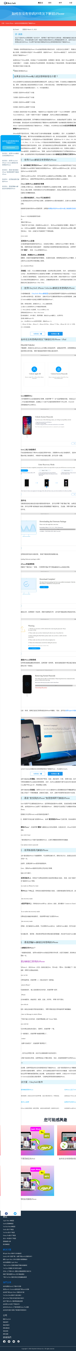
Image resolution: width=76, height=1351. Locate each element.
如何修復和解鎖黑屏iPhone (25, 1089)
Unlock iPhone (9, 23)
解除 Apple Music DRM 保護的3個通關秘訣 (15, 1259)
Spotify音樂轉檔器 (8, 1223)
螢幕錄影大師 (7, 1241)
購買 (49, 3)
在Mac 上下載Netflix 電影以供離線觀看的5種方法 (17, 1271)
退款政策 (5, 1331)
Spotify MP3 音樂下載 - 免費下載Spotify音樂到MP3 (17, 1256)
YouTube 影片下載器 (9, 1232)
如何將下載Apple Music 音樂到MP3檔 (13, 1292)
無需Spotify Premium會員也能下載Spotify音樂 (16, 1289)
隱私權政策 (6, 1328)
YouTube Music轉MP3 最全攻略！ (12, 1295)
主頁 (2, 23)
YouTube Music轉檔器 (9, 1226)
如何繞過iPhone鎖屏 (23, 1102)
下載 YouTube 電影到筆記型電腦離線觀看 (15, 1277)
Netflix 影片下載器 (8, 1229)
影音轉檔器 (6, 1244)
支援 (70, 3)
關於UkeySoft (7, 1319)
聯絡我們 (5, 1322)
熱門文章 (7, 1282)
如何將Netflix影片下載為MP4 (11, 1304)
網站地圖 (5, 1334)
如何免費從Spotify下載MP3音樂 (12, 1286)
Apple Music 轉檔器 (8, 1220)
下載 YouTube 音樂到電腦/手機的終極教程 (15, 1265)
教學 (60, 3)
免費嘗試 (36, 334)
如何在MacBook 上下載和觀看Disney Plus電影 (16, 1307)
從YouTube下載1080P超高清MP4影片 (13, 1298)
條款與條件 (6, 1325)
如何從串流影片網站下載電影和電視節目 (14, 1310)
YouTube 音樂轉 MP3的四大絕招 (12, 1268)
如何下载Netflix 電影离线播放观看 (13, 1301)
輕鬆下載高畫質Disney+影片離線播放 (13, 1274)
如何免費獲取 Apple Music (10, 1262)
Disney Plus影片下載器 (9, 1235)
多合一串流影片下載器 (9, 1238)
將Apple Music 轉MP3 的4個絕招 (12, 1253)
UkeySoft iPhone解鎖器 (40, 293)
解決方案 (7, 1249)
